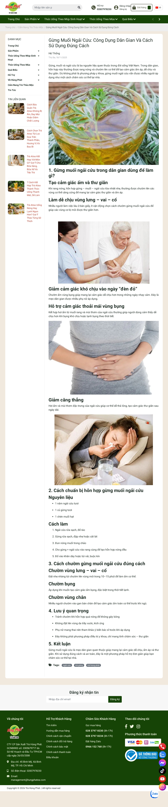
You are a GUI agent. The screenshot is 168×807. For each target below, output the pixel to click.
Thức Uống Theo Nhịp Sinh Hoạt (22, 57)
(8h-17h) (99, 730)
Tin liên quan (17, 99)
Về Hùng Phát (15, 80)
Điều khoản (52, 757)
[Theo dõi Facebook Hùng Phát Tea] (126, 726)
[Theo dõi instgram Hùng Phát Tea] (138, 726)
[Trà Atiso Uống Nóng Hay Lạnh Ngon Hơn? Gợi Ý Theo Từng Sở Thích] (16, 209)
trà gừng (79, 665)
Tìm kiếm (51, 725)
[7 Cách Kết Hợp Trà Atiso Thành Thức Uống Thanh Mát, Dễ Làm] (16, 186)
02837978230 (104, 9)
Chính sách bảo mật (57, 746)
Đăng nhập (125, 6)
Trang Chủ (13, 45)
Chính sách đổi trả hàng (59, 741)
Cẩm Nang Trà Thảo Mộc (21, 85)
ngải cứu (67, 665)
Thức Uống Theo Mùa (19, 64)
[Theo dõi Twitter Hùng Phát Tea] (132, 726)
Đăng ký (123, 9)
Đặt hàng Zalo (93, 741)
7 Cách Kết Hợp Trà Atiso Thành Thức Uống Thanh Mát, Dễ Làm (34, 188)
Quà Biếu (12, 70)
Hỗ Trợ (11, 75)
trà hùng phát (93, 665)
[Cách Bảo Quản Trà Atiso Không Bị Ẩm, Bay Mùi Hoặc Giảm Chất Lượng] (16, 108)
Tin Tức (12, 90)
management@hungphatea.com (28, 779)
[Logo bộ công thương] (141, 755)
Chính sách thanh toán (58, 752)
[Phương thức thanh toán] (143, 742)
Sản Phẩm (13, 50)
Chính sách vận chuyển (58, 736)
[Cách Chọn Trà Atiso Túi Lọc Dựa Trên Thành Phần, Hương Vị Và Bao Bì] (16, 134)
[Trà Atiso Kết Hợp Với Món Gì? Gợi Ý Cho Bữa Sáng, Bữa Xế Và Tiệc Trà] (16, 160)
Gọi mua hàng (93, 725)
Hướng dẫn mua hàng (58, 730)
